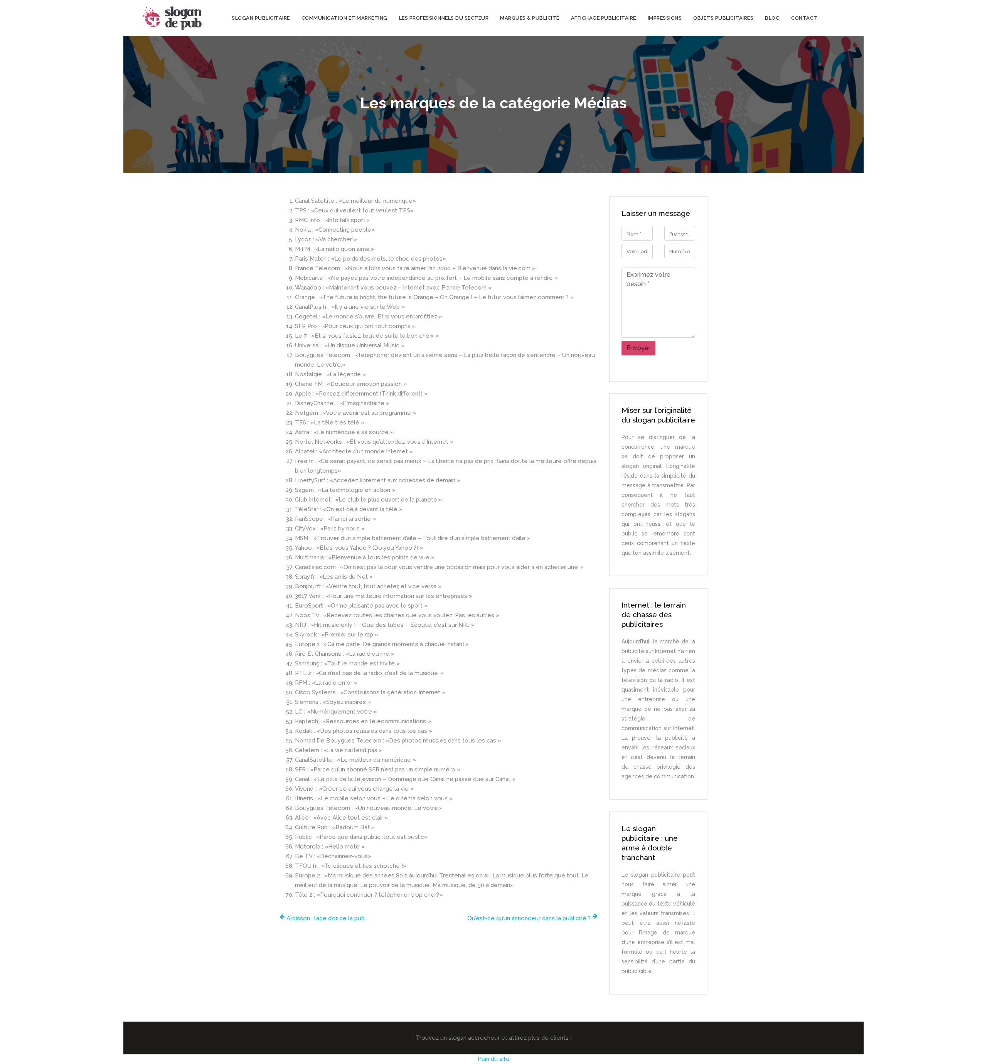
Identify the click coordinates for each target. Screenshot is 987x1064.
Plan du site (494, 1059)
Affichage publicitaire (603, 18)
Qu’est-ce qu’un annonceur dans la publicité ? (529, 918)
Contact (804, 18)
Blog (772, 18)
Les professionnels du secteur (444, 18)
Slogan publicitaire (261, 18)
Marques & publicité (529, 18)
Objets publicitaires (723, 18)
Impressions (665, 18)
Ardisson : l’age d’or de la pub (325, 918)
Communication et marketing (344, 18)
